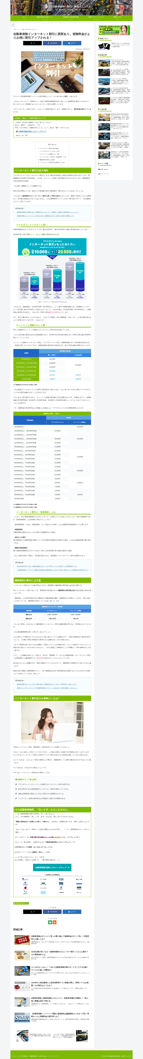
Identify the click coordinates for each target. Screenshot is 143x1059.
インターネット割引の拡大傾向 (49, 148)
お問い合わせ (104, 169)
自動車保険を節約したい (22, 903)
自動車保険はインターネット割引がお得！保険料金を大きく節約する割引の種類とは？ (45, 216)
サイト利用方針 (23, 1056)
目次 (49, 144)
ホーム (14, 1056)
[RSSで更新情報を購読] (54, 922)
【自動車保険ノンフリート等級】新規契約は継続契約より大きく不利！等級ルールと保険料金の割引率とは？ (52, 570)
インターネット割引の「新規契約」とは (53, 157)
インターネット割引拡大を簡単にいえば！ (53, 162)
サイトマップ (104, 174)
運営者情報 (33, 1056)
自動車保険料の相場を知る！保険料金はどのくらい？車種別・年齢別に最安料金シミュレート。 (48, 212)
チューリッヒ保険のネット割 (50, 154)
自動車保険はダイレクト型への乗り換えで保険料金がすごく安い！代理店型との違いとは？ (47, 684)
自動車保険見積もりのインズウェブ (32, 131)
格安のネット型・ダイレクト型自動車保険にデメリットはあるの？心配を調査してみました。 (47, 688)
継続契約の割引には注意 (47, 160)
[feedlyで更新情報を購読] (50, 922)
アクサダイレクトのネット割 (50, 151)
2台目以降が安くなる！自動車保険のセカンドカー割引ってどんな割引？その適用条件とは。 (47, 566)
